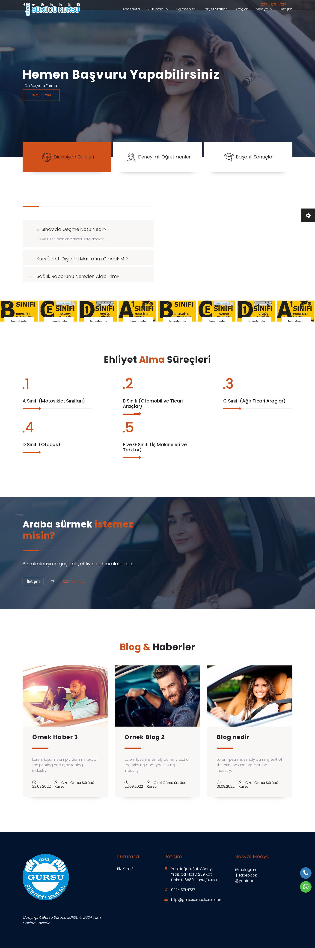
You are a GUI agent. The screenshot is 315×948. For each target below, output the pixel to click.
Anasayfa (131, 9)
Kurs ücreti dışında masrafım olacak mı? (82, 259)
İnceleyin (41, 95)
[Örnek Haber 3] (65, 696)
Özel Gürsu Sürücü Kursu (74, 784)
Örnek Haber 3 (55, 737)
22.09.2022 (41, 786)
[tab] (88, 227)
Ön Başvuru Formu (40, 85)
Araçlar (241, 9)
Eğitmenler (185, 9)
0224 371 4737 (74, 581)
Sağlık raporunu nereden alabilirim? (78, 276)
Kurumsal (156, 9)
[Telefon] (306, 873)
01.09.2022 (226, 786)
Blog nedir (233, 737)
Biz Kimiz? (125, 868)
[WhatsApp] (306, 887)
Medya (262, 9)
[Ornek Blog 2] (157, 696)
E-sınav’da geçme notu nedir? (72, 229)
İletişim (286, 9)
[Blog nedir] (249, 696)
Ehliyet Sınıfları (215, 9)
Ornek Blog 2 (145, 737)
